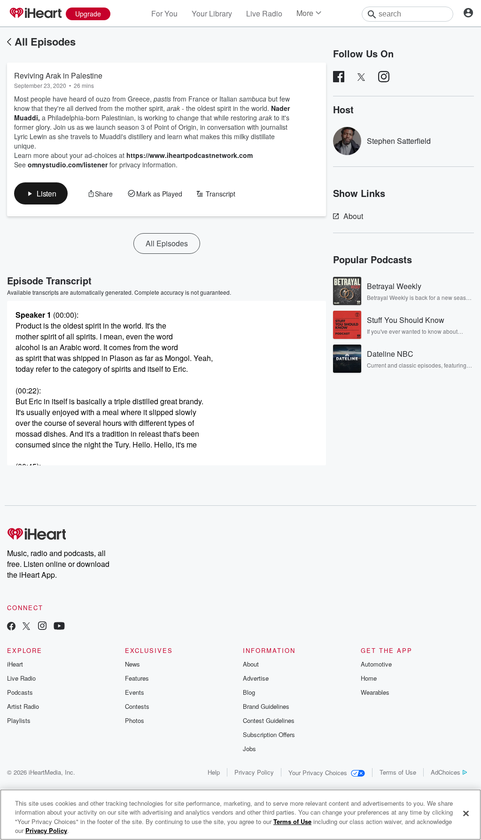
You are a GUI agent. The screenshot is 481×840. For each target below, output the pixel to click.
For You (164, 13)
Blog (249, 692)
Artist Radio (23, 706)
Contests (137, 706)
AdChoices (445, 772)
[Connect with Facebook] (11, 626)
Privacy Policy (254, 772)
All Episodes (45, 41)
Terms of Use (398, 772)
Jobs (249, 748)
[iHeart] (35, 13)
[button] (41, 193)
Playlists (19, 720)
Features (137, 678)
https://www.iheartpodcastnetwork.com (189, 155)
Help (214, 772)
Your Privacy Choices (317, 772)
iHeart (15, 663)
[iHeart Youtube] (59, 626)
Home (369, 678)
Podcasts (20, 692)
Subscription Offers (269, 734)
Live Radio (264, 13)
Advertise (256, 678)
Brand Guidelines (266, 706)
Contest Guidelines (269, 720)
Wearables (375, 692)
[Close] (466, 813)
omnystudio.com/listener (68, 164)
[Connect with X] (26, 626)
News (132, 663)
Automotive (376, 663)
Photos (134, 720)
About (353, 216)
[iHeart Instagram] (42, 626)
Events (134, 692)
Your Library (212, 13)
